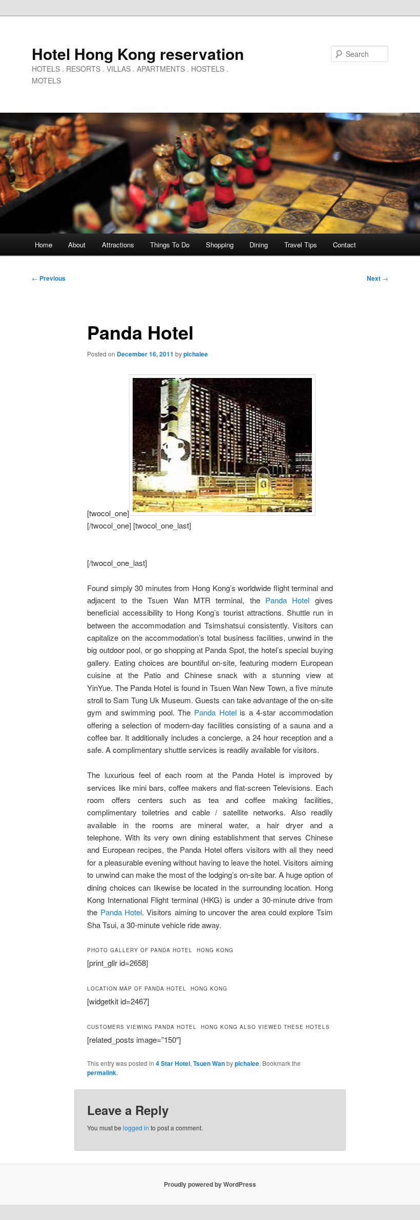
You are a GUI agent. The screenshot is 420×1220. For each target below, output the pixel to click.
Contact (344, 244)
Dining (258, 244)
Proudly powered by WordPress (210, 1184)
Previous (49, 278)
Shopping (220, 244)
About (77, 244)
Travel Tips (300, 244)
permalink (101, 1072)
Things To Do (170, 244)
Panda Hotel (287, 600)
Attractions (118, 244)
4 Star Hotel (173, 1063)
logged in (136, 1127)
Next (377, 278)
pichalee (195, 354)
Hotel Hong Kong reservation (138, 54)
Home (43, 244)
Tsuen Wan (209, 1063)
